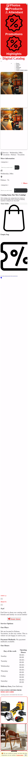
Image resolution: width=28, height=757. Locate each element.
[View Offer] (14, 719)
